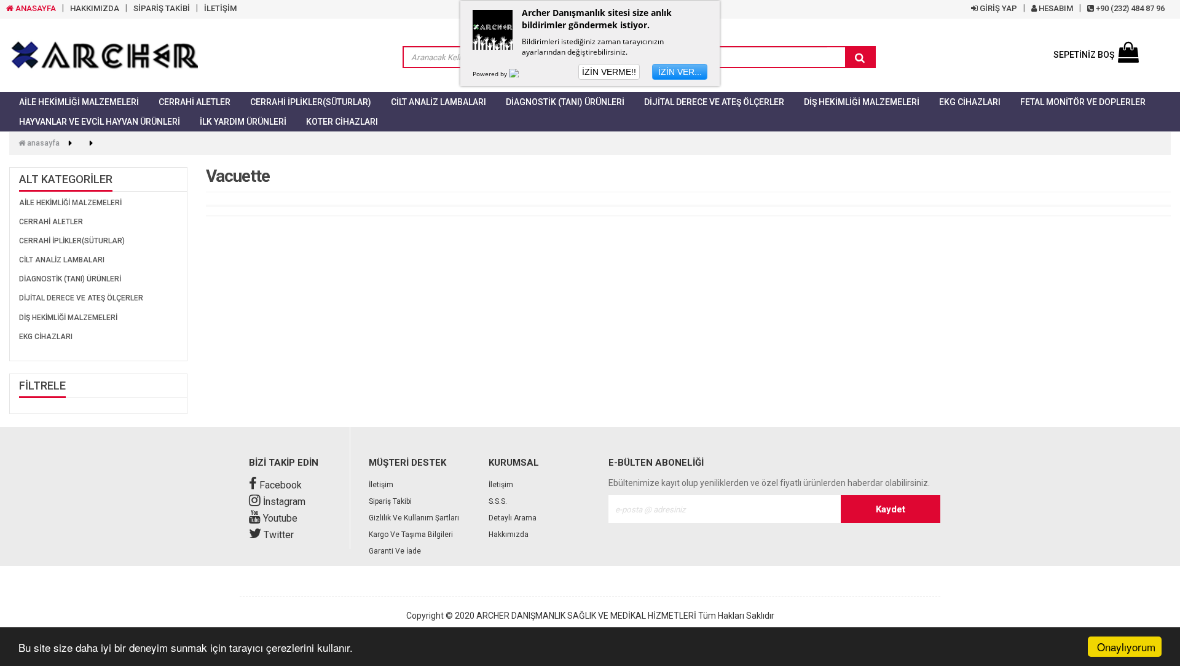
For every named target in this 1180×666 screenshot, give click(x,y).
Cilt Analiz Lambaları (438, 102)
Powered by (491, 73)
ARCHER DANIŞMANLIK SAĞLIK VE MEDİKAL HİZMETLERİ (586, 616)
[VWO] (521, 73)
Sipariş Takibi (390, 501)
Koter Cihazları (342, 122)
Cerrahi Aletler (194, 102)
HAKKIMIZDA (94, 8)
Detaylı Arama (513, 518)
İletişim (381, 484)
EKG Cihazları (970, 102)
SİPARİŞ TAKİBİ (161, 8)
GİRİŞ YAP (997, 8)
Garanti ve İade (395, 551)
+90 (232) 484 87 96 (1129, 8)
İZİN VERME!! (609, 72)
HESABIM (1055, 8)
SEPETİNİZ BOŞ (1083, 55)
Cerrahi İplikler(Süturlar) (310, 102)
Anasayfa (42, 143)
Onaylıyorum (1126, 646)
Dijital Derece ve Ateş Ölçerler (714, 102)
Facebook (279, 485)
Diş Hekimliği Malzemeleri (861, 102)
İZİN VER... (680, 72)
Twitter (277, 535)
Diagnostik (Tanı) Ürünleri (565, 102)
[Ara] (860, 57)
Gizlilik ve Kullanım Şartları (414, 518)
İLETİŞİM (220, 8)
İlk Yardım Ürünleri (243, 122)
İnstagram (283, 501)
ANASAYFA (35, 8)
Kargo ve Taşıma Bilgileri (411, 534)
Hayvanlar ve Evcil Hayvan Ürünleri (99, 122)
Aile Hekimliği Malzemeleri (79, 102)
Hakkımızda (509, 534)
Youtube (279, 518)
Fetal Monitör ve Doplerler (1083, 102)
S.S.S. (498, 501)
